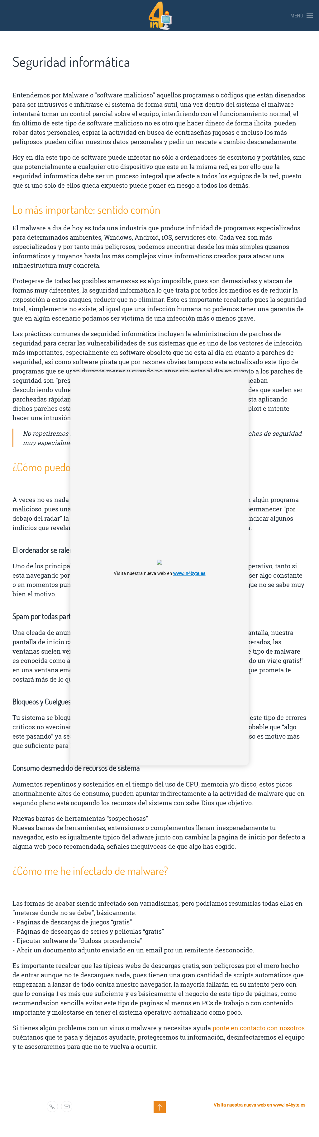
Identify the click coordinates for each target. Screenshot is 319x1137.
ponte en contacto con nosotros (258, 1028)
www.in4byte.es (189, 573)
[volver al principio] (160, 1107)
